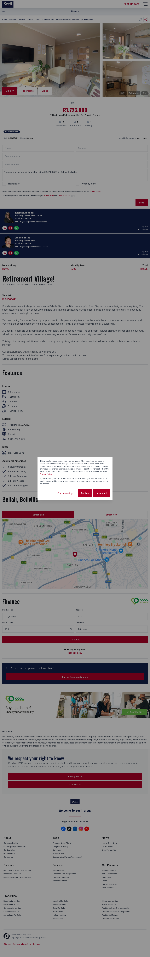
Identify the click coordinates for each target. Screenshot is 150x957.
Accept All (102, 493)
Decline (85, 493)
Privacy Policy (46, 474)
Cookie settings (65, 493)
